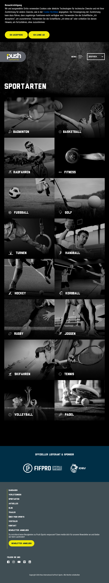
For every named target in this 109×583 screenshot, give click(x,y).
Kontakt (12, 525)
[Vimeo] (24, 562)
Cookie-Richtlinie (50, 12)
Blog (11, 508)
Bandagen (13, 490)
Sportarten (14, 499)
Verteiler (13, 521)
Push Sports (13, 56)
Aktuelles (13, 503)
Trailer (12, 512)
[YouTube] (19, 562)
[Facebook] (8, 562)
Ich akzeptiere (16, 35)
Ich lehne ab (39, 35)
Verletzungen (15, 494)
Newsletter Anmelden (19, 530)
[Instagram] (13, 562)
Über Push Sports (16, 517)
